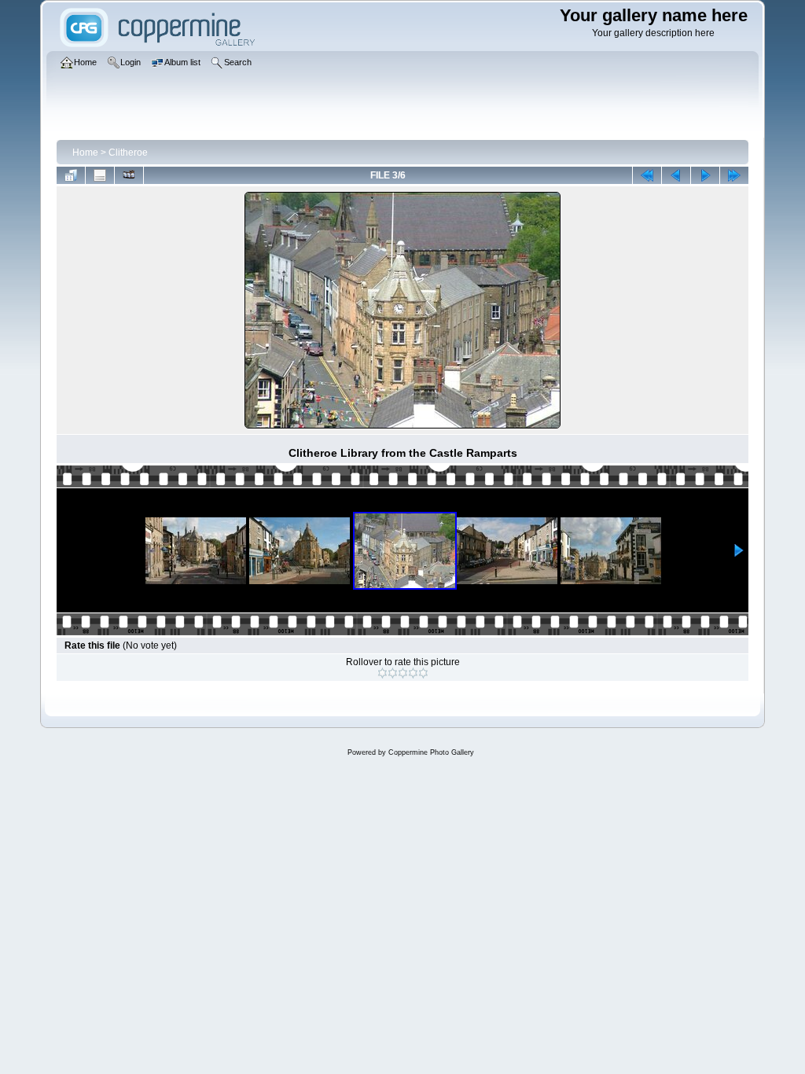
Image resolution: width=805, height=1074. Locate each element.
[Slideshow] (129, 175)
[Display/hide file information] (100, 175)
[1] (382, 673)
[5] (423, 673)
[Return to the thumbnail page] (71, 175)
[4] (413, 673)
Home (85, 152)
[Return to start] (647, 175)
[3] (403, 673)
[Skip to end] (734, 175)
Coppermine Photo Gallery (431, 752)
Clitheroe (128, 152)
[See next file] (705, 175)
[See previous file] (676, 175)
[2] (393, 673)
